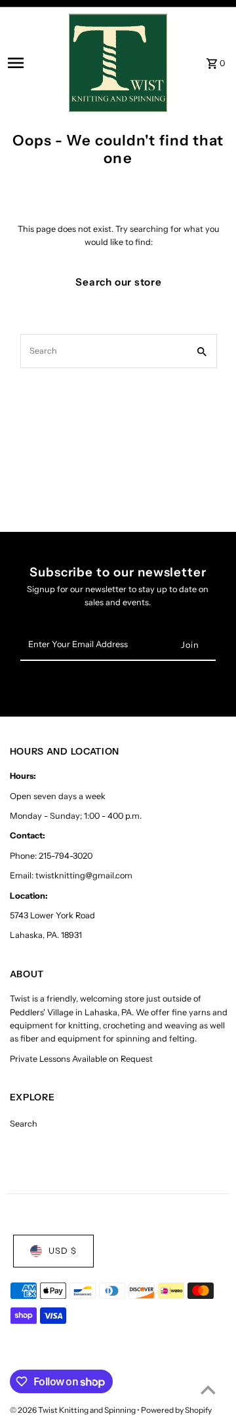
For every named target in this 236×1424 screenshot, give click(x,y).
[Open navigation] (34, 63)
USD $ (63, 1251)
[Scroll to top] (208, 1389)
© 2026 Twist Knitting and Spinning (73, 1410)
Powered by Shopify (176, 1410)
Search (23, 1124)
